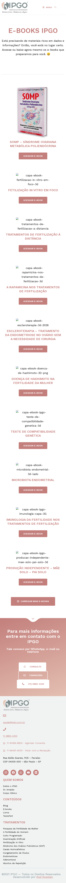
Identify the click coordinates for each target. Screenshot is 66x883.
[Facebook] (13, 772)
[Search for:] (54, 7)
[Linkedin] (36, 772)
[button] (33, 156)
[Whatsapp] (21, 772)
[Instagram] (6, 772)
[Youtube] (28, 772)
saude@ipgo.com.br (14, 722)
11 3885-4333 (10, 736)
